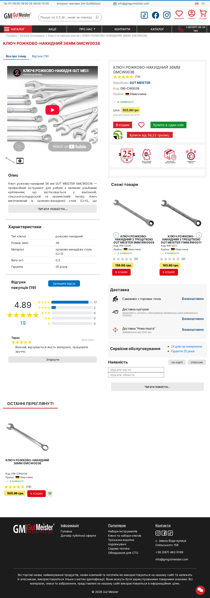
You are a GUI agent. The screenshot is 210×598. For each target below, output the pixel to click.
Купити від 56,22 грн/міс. (150, 135)
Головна (66, 531)
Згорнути (52, 359)
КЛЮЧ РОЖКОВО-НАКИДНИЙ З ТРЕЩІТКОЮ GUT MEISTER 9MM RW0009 (133, 239)
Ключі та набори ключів (124, 535)
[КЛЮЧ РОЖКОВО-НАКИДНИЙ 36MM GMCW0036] (52, 100)
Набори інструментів (122, 531)
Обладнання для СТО (123, 552)
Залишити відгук (64, 283)
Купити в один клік (168, 125)
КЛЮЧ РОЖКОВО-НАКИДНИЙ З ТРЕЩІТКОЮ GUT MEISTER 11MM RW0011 (181, 239)
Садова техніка (119, 548)
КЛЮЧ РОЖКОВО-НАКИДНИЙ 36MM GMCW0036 (27, 461)
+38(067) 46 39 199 (195, 29)
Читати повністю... (52, 209)
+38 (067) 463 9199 (169, 552)
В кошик (122, 125)
